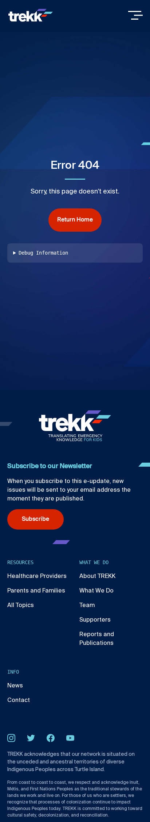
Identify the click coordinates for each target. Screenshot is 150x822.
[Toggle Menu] (135, 15)
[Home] (30, 15)
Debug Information (43, 253)
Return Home (75, 220)
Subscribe (35, 519)
